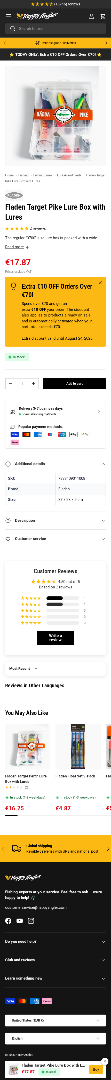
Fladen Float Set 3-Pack (75, 776)
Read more (14, 247)
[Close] (104, 1061)
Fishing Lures (42, 175)
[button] (102, 16)
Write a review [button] (55, 637)
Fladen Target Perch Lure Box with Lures (26, 779)
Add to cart (74, 383)
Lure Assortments (69, 175)
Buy (96, 1069)
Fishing (23, 175)
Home (9, 175)
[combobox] (55, 28)
